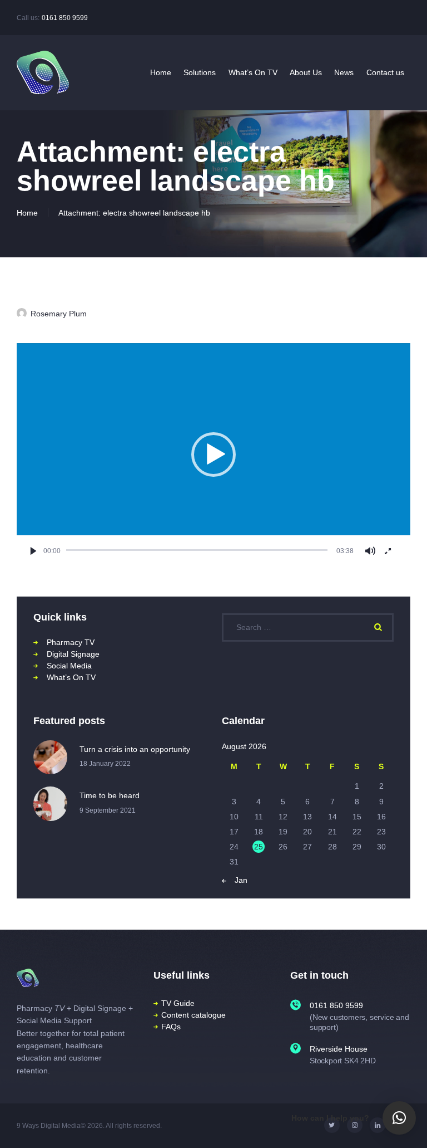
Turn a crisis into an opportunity (135, 749)
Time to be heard (110, 795)
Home (27, 212)
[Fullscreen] (387, 550)
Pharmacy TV (71, 642)
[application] (213, 454)
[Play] (33, 550)
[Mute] (370, 550)
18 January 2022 (105, 764)
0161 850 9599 (65, 18)
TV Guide (178, 1003)
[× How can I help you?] (399, 1118)
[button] (213, 454)
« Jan (237, 880)
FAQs (171, 1026)
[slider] (196, 550)
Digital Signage (73, 653)
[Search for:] (308, 627)
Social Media (69, 665)
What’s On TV (71, 677)
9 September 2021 (108, 810)
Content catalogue (193, 1014)
